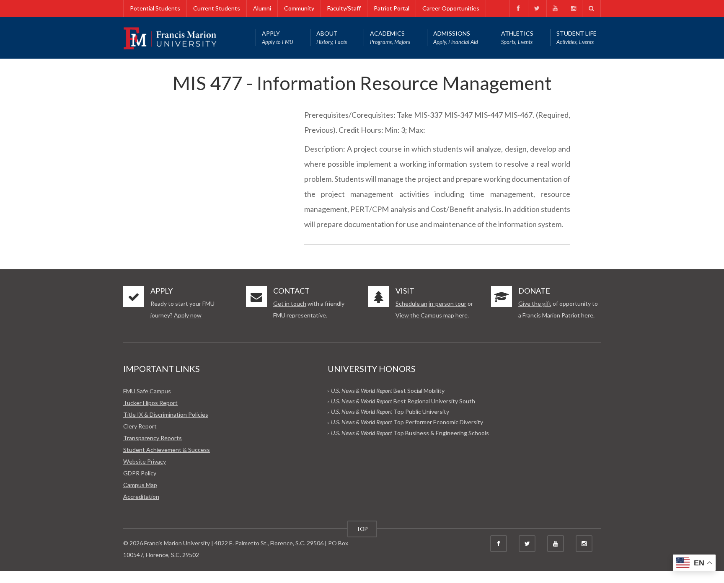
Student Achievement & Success (166, 449)
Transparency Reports (152, 437)
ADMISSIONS (455, 37)
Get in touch (289, 303)
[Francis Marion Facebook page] (518, 8)
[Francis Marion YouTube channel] (555, 8)
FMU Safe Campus (147, 391)
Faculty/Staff (344, 8)
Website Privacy (144, 461)
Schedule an (411, 303)
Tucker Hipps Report (150, 402)
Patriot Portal (391, 8)
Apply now (188, 315)
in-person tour (447, 303)
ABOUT (331, 37)
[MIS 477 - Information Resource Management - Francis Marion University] (170, 37)
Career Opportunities (450, 8)
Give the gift (534, 303)
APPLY (277, 37)
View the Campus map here (432, 315)
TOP (362, 529)
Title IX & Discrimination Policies (165, 414)
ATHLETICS (517, 37)
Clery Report (140, 426)
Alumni (262, 8)
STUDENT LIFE (576, 37)
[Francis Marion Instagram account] (573, 8)
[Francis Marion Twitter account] (536, 8)
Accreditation (141, 496)
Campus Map (140, 484)
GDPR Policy (139, 473)
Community (299, 8)
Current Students (216, 8)
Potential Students (155, 8)
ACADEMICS (390, 37)
